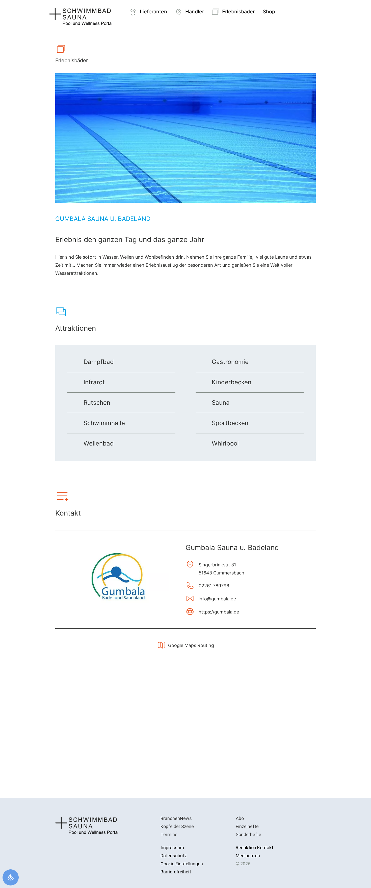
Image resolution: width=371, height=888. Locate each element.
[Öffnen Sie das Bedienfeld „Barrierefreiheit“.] (11, 877)
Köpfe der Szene (177, 826)
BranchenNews (176, 818)
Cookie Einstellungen (182, 863)
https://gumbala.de (219, 611)
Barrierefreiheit (176, 871)
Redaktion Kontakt (254, 847)
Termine (169, 834)
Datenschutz (174, 855)
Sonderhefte (248, 834)
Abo (240, 818)
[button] (291, 12)
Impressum (172, 847)
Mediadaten (248, 855)
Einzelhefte (247, 826)
